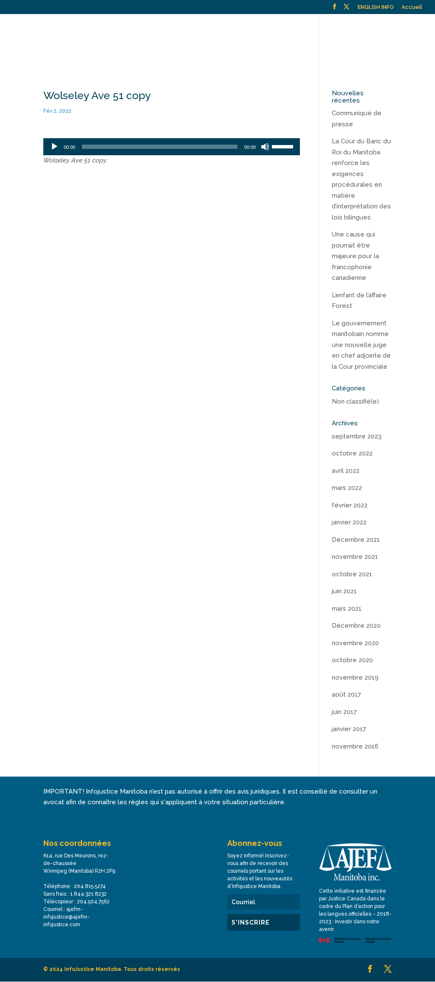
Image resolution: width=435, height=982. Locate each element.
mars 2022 (347, 488)
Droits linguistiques (283, 30)
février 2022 (349, 505)
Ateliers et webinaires (157, 30)
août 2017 (346, 694)
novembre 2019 (355, 677)
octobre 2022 (352, 453)
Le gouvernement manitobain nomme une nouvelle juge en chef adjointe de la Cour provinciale (361, 344)
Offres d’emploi (42, 48)
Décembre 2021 (356, 540)
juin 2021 (344, 591)
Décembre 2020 (356, 625)
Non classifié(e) (355, 401)
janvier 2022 (349, 522)
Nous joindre (380, 30)
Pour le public (86, 30)
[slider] (284, 146)
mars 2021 (347, 608)
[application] (171, 146)
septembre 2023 (356, 436)
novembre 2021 (355, 557)
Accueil (411, 7)
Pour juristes (218, 30)
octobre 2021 (352, 574)
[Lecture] (54, 146)
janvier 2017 (349, 729)
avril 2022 (345, 471)
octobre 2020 (352, 660)
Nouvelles (336, 30)
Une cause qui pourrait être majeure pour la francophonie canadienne (355, 256)
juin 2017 (344, 712)
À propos (34, 30)
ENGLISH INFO (376, 7)
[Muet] (265, 146)
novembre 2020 (355, 643)
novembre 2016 (355, 746)
